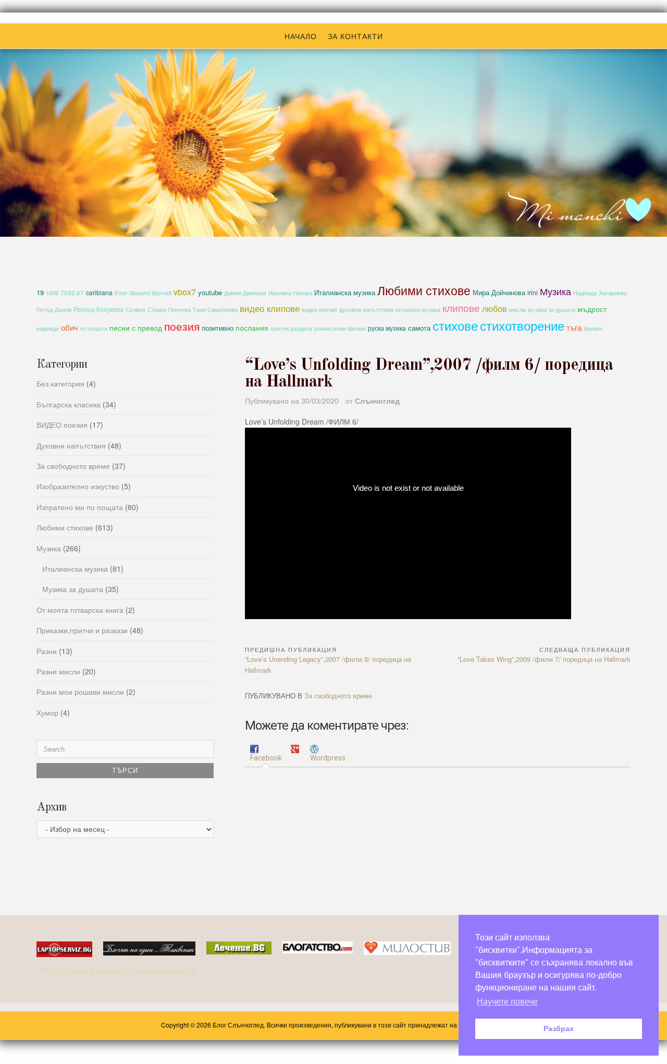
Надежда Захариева (600, 293)
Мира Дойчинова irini (505, 292)
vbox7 (185, 292)
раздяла (301, 328)
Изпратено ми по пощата (79, 507)
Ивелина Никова (290, 293)
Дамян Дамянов (245, 293)
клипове (461, 307)
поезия (182, 326)
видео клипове (270, 308)
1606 (52, 292)
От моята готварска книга (79, 609)
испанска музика (418, 309)
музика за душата (551, 309)
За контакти (355, 36)
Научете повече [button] (507, 1001)
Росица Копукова (98, 309)
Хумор (47, 712)
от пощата (93, 328)
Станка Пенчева (169, 309)
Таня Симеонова (215, 309)
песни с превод (135, 327)
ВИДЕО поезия (62, 424)
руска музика (387, 327)
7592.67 (72, 292)
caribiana (99, 292)
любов (494, 308)
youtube (210, 292)
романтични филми (340, 328)
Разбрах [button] (559, 1028)
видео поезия (319, 309)
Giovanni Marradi (150, 293)
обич (69, 327)
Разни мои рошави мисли (80, 691)
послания (252, 327)
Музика (555, 291)
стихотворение (522, 325)
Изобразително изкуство (77, 486)
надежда (47, 328)
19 (40, 292)
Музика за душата (72, 589)
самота (419, 328)
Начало (301, 36)
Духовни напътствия (71, 445)
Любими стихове (424, 290)
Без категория (60, 383)
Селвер (135, 309)
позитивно (217, 328)
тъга (574, 327)
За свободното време (338, 695)
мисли (517, 309)
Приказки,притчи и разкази (82, 630)
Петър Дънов (53, 309)
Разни (46, 651)
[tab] (266, 754)
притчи (279, 328)
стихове (455, 325)
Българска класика (68, 404)
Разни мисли (58, 671)
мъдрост (592, 309)
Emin (121, 293)
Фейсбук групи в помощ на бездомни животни (118, 970)
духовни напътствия (366, 309)
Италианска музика (344, 292)
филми (593, 328)
